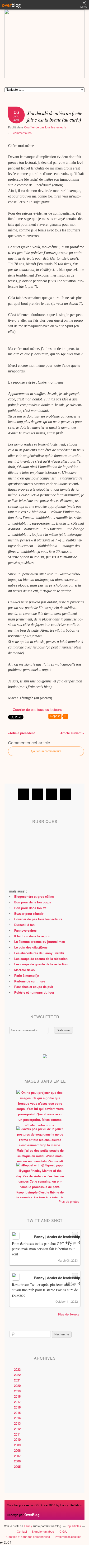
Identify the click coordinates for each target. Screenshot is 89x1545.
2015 (17, 1412)
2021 (17, 1380)
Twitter (37, 794)
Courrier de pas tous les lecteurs (45, 127)
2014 (17, 1418)
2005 (17, 1466)
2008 (17, 1450)
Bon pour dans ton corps (32, 902)
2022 (17, 1374)
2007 (17, 1456)
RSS (65, 794)
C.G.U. (64, 1531)
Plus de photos (69, 1201)
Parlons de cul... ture (29, 981)
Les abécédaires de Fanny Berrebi (39, 953)
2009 (17, 1445)
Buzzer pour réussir (28, 913)
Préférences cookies (68, 1537)
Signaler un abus (43, 1531)
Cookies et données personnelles (28, 1537)
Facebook (23, 794)
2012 (17, 1429)
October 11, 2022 (67, 1301)
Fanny (28, 1526)
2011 (17, 1434)
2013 (17, 1423)
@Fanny (73, 1242)
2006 (17, 1461)
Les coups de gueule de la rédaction (41, 964)
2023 (17, 1369)
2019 (17, 1391)
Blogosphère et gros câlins (34, 896)
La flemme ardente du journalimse (39, 941)
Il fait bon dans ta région (32, 936)
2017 (17, 1401)
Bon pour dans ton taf (30, 908)
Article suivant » (72, 733)
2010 (17, 1439)
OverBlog (32, 1514)
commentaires (21, 133)
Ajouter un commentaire (46, 751)
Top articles (73, 1526)
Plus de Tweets (68, 1314)
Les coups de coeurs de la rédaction (41, 958)
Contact (22, 1531)
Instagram (51, 794)
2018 (17, 1396)
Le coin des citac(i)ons (30, 947)
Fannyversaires (25, 930)
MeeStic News (24, 969)
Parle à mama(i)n (26, 975)
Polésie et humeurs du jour (34, 992)
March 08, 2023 (68, 1260)
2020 (17, 1385)
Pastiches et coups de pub (33, 986)
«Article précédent (21, 733)
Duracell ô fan (24, 924)
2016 (17, 1407)
